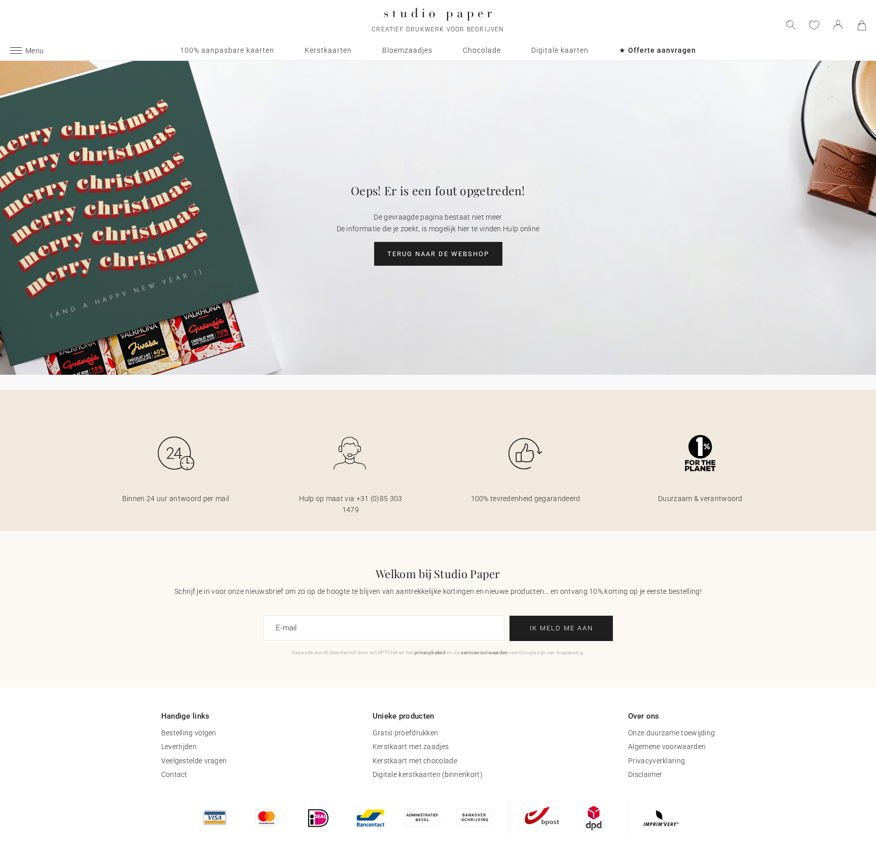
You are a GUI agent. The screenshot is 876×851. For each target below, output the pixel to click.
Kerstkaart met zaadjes (411, 746)
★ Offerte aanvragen (657, 50)
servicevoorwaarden (484, 652)
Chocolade (482, 50)
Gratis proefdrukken (406, 733)
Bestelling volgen (188, 733)
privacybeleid (430, 652)
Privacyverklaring (656, 761)
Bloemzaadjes (407, 50)
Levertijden (179, 746)
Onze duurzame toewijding (671, 733)
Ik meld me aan (561, 628)
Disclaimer (645, 774)
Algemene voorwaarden (667, 746)
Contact (174, 774)
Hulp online (521, 229)
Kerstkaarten (328, 50)
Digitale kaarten (560, 50)
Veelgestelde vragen (194, 761)
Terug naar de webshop (438, 254)
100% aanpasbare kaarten (227, 50)
